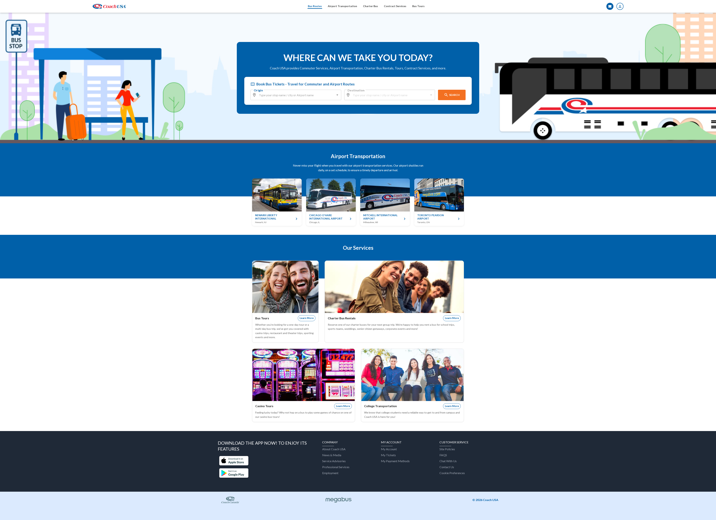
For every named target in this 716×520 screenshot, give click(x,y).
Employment (330, 473)
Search (454, 94)
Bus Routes (315, 6)
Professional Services (335, 467)
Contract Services (395, 6)
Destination (356, 90)
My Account (389, 449)
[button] (234, 461)
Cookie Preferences (452, 473)
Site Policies (447, 449)
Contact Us (446, 467)
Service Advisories (334, 461)
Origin (258, 90)
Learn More (307, 318)
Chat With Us (448, 461)
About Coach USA (334, 449)
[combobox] (296, 94)
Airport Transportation (342, 6)
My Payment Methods (395, 461)
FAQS (443, 455)
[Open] (337, 95)
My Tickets (388, 455)
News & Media (331, 455)
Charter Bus (370, 6)
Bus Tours (418, 6)
